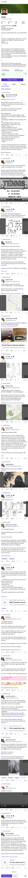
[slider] (14, 197)
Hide (25, 177)
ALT (26, 232)
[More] (20, 155)
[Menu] (25, 79)
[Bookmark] (16, 155)
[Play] (2, 199)
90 (8, 23)
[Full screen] (26, 199)
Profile (5, 2)
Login (15, 876)
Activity (5, 84)
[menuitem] (14, 189)
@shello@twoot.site (5, 19)
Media (14, 84)
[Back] (1, 2)
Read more (4, 271)
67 (2, 23)
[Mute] (5, 199)
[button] (14, 189)
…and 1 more (23, 777)
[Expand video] (23, 199)
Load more (14, 871)
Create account (7, 876)
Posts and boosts (5, 89)
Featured (23, 84)
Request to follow (12, 79)
